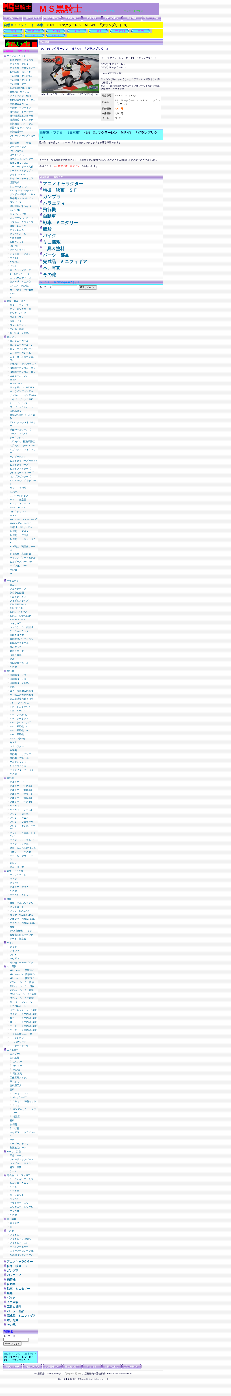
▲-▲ (12, 293)
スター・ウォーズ (19, 305)
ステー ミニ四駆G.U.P (23, 1018)
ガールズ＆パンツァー (21, 158)
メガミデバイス (18, 596)
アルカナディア (18, 588)
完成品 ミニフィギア (18, 1175)
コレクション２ (18, 511)
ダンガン (17, 1037)
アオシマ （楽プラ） (21, 794)
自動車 (9, 25)
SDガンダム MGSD (20, 523)
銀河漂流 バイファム (21, 123)
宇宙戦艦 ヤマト (19, 84)
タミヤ (13, 879)
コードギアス (17, 154)
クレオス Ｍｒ (21, 1093)
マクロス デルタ (19, 64)
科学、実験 (15, 1167)
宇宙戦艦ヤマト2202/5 (21, 76)
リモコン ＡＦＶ (19, 895)
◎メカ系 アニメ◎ (20, 281)
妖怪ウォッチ (17, 242)
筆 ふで (14, 1081)
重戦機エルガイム (19, 103)
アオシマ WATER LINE (22, 918)
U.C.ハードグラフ (20, 495)
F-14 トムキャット (20, 706)
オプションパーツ (19, 565)
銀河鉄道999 (16, 131)
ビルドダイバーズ (19, 464)
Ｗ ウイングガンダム (21, 391)
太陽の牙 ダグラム (19, 92)
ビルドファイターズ (20, 468)
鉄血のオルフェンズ (20, 429)
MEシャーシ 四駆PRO (22, 978)
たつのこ (14, 261)
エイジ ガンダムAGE (21, 399)
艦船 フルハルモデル (21, 903)
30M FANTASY (17, 619)
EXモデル (15, 491)
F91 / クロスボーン (21, 407)
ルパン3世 (15, 210)
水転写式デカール (19, 663)
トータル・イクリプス (21, 170)
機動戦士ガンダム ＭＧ (23, 368)
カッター (17, 1065)
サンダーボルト (18, 456)
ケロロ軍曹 (15, 238)
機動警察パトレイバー (21, 206)
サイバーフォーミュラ (21, 178)
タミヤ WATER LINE (21, 914)
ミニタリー (15, 1191)
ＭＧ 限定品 (18, 499)
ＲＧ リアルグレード (21, 348)
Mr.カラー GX (20, 1097)
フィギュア (15, 1234)
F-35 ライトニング (20, 722)
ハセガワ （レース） (21, 809)
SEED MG (16, 383)
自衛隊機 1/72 (19, 675)
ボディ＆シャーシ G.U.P (23, 1010)
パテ (13, 1139)
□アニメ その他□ (19, 285)
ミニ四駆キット (18, 1006)
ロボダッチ (15, 647)
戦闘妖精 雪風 (20, 142)
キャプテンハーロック (21, 218)
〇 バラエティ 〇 (20, 277)
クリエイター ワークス (22, 770)
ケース (13, 1171)
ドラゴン (14, 883)
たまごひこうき (18, 766)
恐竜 (12, 659)
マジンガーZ (16, 150)
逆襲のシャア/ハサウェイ (23, 364)
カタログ (14, 1223)
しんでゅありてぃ (19, 186)
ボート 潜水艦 (18, 938)
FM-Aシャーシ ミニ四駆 (23, 994)
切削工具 (14, 1057)
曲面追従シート (18, 1147)
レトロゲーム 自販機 (21, 627)
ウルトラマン (17, 317)
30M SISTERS (17, 608)
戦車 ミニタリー (16, 871)
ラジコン (14, 1199)
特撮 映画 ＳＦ (16, 301)
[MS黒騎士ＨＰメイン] (17, 11)
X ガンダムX (18, 403)
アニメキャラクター (17, 56)
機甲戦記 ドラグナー (21, 111)
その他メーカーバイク (21, 962)
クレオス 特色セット (24, 1101)
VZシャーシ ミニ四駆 (22, 982)
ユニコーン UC (18, 375)
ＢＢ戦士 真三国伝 (20, 553)
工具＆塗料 (13, 1049)
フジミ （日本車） (31, 25)
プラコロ (14, 1211)
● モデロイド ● (19, 273)
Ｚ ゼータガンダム (20, 352)
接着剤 (13, 1124)
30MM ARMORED (20, 615)
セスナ (13, 742)
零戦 (12, 686)
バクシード (18, 1041)
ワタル (13, 265)
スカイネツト (17, 1195)
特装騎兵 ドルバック (21, 119)
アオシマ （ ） (20, 782)
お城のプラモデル (19, 643)
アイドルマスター (19, 762)
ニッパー (17, 1061)
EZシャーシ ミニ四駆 (22, 998)
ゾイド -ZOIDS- (19, 174)
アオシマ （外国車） (21, 790)
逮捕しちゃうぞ (18, 226)
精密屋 (16, 1116)
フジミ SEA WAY (19, 911)
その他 (13, 569)
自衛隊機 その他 (19, 682)
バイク (11, 942)
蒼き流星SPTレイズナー (22, 88)
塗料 (12, 1089)
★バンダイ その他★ (21, 289)
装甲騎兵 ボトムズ (20, 72)
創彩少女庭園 (17, 592)
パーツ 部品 (14, 1151)
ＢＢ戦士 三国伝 (19, 535)
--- (11, 573)
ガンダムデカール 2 (21, 344)
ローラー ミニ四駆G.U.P (23, 1022)
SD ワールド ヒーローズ (23, 519)
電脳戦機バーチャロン (21, 639)
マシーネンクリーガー (21, 309)
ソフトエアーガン (19, 1203)
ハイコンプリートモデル (23, 557)
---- (11, 577)
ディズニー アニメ (20, 254)
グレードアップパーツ (21, 1159)
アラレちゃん (17, 230)
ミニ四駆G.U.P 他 (21, 1034)
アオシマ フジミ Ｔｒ (23, 887)
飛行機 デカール (19, 758)
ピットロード (17, 907)
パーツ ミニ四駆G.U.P (23, 1030)
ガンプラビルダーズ (20, 476)
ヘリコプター (17, 746)
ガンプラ (11, 337)
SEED (13, 379)
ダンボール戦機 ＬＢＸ (23, 194)
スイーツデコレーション (23, 1250)
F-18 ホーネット (19, 718)
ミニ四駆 (11, 966)
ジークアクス (17, 437)
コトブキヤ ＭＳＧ (20, 1163)
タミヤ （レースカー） (23, 840)
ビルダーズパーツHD (21, 561)
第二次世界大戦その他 (21, 698)
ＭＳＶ (13, 515)
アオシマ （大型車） (21, 798)
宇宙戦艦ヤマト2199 (20, 80)
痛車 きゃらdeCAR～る (23, 848)
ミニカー (15, 1187)
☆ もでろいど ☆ (20, 269)
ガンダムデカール (19, 340)
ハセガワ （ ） (20, 806)
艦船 (9, 899)
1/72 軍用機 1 (18, 726)
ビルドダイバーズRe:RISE (23, 460)
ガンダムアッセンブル (21, 1207)
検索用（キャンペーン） (23, 1254)
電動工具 (17, 1073)
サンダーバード (18, 313)
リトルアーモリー (19, 1246)
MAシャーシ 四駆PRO (22, 974)
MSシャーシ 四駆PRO (22, 970)
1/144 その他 (17, 738)
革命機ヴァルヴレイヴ (21, 198)
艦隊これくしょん (19, 162)
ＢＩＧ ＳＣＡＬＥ (20, 503)
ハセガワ (14, 958)
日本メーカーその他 (20, 852)
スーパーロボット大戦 (21, 166)
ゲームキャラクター (20, 631)
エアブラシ (15, 1053)
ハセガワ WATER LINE (22, 922)
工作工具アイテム (19, 1077)
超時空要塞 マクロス (21, 60)
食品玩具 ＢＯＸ (19, 1183)
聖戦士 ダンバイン (20, 107)
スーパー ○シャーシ (21, 1002)
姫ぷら (13, 584)
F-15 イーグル (18, 710)
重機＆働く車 (19, 635)
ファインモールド (19, 875)
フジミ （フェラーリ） (23, 821)
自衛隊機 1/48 (19, 679)
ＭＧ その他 (18, 487)
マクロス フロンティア (24, 68)
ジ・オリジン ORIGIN (22, 387)
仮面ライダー (17, 321)
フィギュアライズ (19, 600)
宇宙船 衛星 (17, 329)
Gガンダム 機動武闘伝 (22, 441)
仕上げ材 (14, 1128)
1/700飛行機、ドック (21, 930)
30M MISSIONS (18, 604)
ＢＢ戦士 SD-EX (19, 531)
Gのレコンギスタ (19, 433)
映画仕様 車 (17, 867)
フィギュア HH (18, 1242)
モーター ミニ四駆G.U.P (23, 1026)
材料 (12, 1120)
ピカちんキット (18, 250)
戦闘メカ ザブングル (20, 127)
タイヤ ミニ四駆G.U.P (23, 1014)
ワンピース (15, 202)
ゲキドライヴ (19, 1045)
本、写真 (11, 1219)
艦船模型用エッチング (21, 934)
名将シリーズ (17, 651)
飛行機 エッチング (20, 754)
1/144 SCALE (17, 507)
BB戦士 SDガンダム (21, 527)
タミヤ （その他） (20, 844)
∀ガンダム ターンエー (22, 445)
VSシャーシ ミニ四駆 (22, 990)
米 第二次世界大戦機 (23, 694)
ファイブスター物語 (20, 96)
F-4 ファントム (19, 702)
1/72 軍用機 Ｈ (19, 730)
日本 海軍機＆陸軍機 (21, 690)
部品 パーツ (17, 1155)
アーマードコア (19, 146)
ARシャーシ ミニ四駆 (22, 986)
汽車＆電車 (15, 655)
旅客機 (13, 750)
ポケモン (14, 258)
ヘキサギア (15, 623)
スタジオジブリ (18, 214)
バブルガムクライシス (21, 222)
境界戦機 (14, 182)
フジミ (13, 954)
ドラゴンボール (18, 234)
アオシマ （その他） (21, 802)
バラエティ (13, 580)
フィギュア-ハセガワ (21, 1238)
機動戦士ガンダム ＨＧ (23, 372)
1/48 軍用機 (17, 734)
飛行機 (10, 671)
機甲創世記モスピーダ (21, 115)
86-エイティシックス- (21, 190)
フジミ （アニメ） (20, 817)
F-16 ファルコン (19, 714)
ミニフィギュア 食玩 (21, 1179)
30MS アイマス (18, 611)
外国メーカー (17, 863)
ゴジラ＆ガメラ (18, 325)
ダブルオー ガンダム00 (23, 395)
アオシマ (14, 950)
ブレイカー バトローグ (22, 472)
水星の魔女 (15, 411)
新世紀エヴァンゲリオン (23, 99)
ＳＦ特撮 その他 (19, 333)
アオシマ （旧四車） (21, 786)
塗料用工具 (15, 1085)
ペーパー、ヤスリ (19, 1143)
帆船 (12, 926)
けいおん (14, 246)
